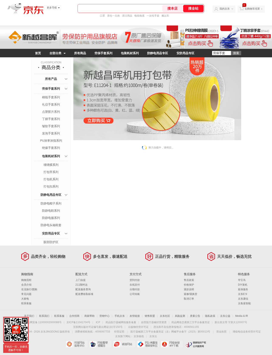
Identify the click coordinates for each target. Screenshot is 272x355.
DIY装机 (242, 284)
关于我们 (29, 315)
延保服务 (243, 289)
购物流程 (26, 280)
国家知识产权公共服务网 (196, 344)
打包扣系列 (51, 186)
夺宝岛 (242, 280)
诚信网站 (124, 344)
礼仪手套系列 (51, 104)
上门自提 (80, 280)
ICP (98, 322)
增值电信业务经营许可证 (247, 331)
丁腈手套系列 (51, 119)
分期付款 (135, 289)
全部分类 (55, 53)
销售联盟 (150, 315)
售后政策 (189, 280)
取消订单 (189, 298)
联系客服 (26, 303)
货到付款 (135, 280)
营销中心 (104, 315)
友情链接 (135, 315)
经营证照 (119, 331)
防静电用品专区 (157, 53)
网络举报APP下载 (172, 344)
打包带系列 (51, 172)
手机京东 (120, 315)
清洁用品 (127, 15)
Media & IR (241, 315)
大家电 (25, 298)
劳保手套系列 (103, 53)
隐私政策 (210, 315)
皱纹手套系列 (51, 126)
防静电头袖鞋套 (51, 225)
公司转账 (135, 294)
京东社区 (165, 315)
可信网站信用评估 (77, 344)
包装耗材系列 (130, 53)
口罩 (102, 15)
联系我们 (44, 315)
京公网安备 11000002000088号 (43, 322)
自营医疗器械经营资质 (154, 322)
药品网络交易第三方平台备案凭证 (190, 322)
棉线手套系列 (51, 97)
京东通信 (243, 298)
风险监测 (180, 315)
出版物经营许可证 (138, 326)
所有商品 (80, 53)
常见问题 (26, 294)
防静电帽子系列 (51, 203)
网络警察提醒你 (100, 344)
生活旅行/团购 (29, 289)
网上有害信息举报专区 (148, 344)
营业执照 (221, 331)
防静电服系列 (51, 218)
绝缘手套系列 (51, 147)
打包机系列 (51, 179)
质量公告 (195, 315)
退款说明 (189, 289)
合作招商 (74, 315)
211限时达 (81, 284)
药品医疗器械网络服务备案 (121, 322)
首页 (38, 53)
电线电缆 (139, 15)
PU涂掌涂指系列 (51, 140)
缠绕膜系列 (51, 164)
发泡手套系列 (51, 133)
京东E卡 (242, 294)
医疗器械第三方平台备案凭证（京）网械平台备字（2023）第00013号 (170, 331)
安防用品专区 (185, 53)
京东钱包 (139, 336)
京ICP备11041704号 (78, 322)
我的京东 (225, 8)
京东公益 (225, 315)
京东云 (153, 336)
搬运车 (165, 15)
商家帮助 (89, 315)
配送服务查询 (83, 289)
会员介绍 (26, 284)
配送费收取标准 (84, 294)
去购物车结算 (252, 8)
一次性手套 (153, 15)
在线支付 (135, 284)
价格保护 (189, 284)
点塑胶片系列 (51, 111)
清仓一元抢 (113, 15)
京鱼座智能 (244, 303)
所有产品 (51, 78)
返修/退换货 (190, 294)
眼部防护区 (51, 242)
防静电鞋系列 (51, 210)
